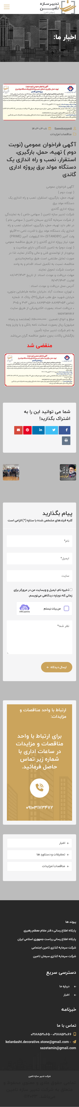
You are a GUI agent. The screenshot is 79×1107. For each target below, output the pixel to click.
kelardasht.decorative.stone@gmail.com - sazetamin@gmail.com (41, 1045)
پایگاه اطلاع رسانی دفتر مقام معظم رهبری (50, 931)
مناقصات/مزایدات (61, 134)
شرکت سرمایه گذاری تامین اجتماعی (53, 948)
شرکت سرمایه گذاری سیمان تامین (54, 956)
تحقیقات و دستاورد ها (51, 855)
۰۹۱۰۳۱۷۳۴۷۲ (39, 807)
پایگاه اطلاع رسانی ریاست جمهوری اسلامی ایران (46, 939)
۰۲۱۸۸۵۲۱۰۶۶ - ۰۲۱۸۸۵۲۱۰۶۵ (51, 1034)
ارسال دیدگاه (58, 667)
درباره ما (64, 986)
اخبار (62, 843)
